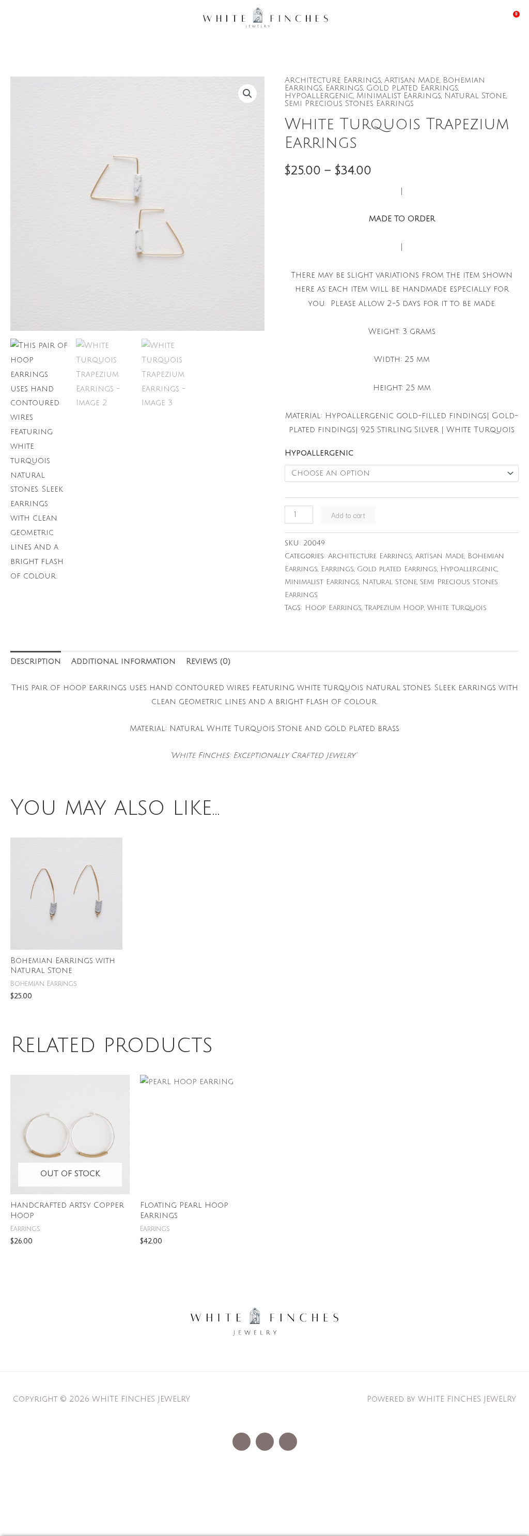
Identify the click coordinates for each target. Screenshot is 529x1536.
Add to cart (348, 515)
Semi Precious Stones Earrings (349, 103)
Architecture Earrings (333, 80)
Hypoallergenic (319, 96)
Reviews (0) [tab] (208, 661)
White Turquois (457, 608)
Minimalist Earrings (398, 96)
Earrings (344, 88)
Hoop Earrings (333, 608)
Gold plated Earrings (412, 88)
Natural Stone (475, 96)
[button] (247, 93)
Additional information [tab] (123, 661)
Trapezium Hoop (394, 608)
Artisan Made (412, 80)
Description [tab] (35, 661)
